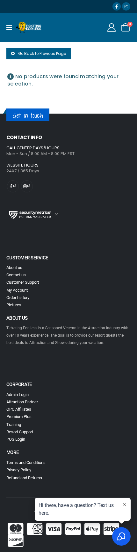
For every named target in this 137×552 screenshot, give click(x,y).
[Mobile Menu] (11, 27)
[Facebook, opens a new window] (116, 6)
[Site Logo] (29, 27)
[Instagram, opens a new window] (126, 6)
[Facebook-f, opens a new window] (13, 186)
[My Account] (112, 27)
